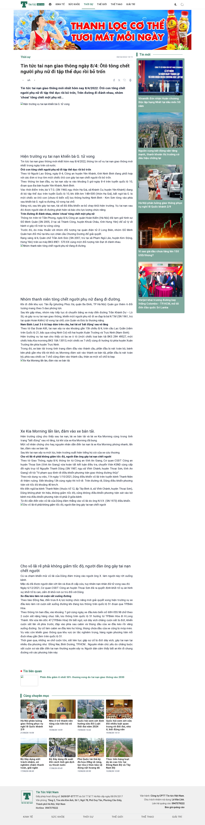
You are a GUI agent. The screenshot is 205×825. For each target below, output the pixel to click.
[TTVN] (26, 797)
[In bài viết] (130, 80)
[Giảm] (23, 80)
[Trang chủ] (50, 4)
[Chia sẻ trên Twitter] (119, 80)
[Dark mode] (176, 4)
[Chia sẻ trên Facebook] (114, 80)
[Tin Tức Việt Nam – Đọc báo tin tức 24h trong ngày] (32, 4)
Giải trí (130, 4)
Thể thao (116, 4)
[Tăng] (34, 80)
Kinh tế (60, 4)
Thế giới (102, 4)
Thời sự (88, 4)
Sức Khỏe (74, 4)
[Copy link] (124, 80)
